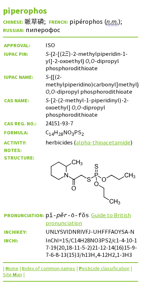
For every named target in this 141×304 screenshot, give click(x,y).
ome (11, 268)
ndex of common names (48, 268)
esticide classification (104, 268)
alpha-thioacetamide (103, 142)
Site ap (12, 274)
